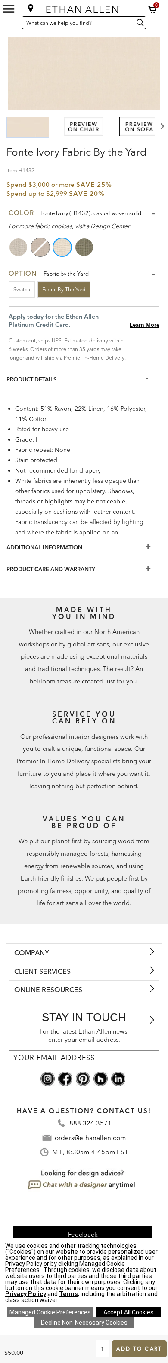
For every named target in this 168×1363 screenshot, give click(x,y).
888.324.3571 (90, 1123)
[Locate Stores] (31, 8)
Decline (84, 1322)
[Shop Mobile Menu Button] (8, 9)
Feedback (83, 1234)
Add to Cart (139, 1348)
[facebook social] (65, 1078)
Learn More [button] (144, 324)
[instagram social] (47, 1078)
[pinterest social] (83, 1078)
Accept (128, 1312)
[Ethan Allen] (84, 7)
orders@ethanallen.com (90, 1138)
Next (161, 126)
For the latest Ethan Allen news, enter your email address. (84, 1035)
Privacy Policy (25, 1293)
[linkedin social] (118, 1078)
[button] (152, 9)
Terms (68, 1293)
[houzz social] (100, 1078)
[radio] (19, 247)
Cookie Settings (50, 1312)
